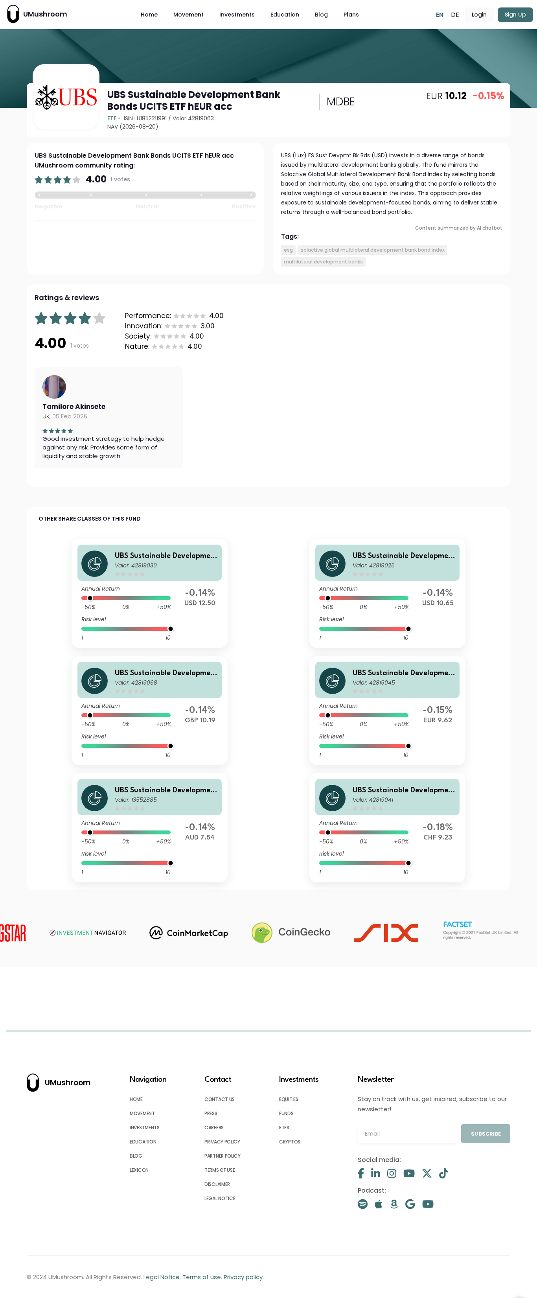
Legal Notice (219, 1198)
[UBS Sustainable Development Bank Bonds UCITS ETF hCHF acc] (387, 827)
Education (284, 14)
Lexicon (139, 1170)
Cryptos (289, 1141)
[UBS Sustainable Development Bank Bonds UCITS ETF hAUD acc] (149, 827)
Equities (288, 1099)
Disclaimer (217, 1184)
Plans (351, 14)
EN (439, 14)
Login (479, 14)
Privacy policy (222, 1141)
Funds (286, 1113)
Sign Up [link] (515, 14)
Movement (188, 14)
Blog (321, 14)
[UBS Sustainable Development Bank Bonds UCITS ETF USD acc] (149, 593)
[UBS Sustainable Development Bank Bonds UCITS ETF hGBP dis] (149, 710)
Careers (214, 1127)
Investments (237, 14)
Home (149, 14)
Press (210, 1113)
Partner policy (222, 1156)
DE (455, 14)
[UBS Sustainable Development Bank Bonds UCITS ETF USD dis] (387, 593)
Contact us (219, 1099)
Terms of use (219, 1170)
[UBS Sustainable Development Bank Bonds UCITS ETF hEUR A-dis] (387, 710)
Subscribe (486, 1134)
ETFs (284, 1127)
